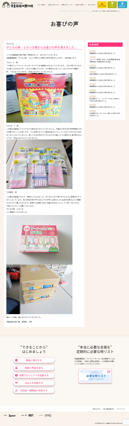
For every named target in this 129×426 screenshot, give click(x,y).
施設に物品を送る (34, 367)
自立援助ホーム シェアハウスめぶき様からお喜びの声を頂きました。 (105, 99)
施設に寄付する (34, 360)
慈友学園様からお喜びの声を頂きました (103, 73)
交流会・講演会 (102, 6)
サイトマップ (121, 409)
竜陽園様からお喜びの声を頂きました (102, 52)
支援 (112, 5)
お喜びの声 (87, 11)
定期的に (122, 5)
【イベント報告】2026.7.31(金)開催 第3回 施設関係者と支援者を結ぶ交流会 (105, 59)
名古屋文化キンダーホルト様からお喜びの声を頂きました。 (105, 113)
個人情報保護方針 (108, 409)
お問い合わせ (92, 5)
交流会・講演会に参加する (34, 390)
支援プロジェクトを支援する (34, 375)
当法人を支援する (34, 382)
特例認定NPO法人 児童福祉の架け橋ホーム (71, 11)
